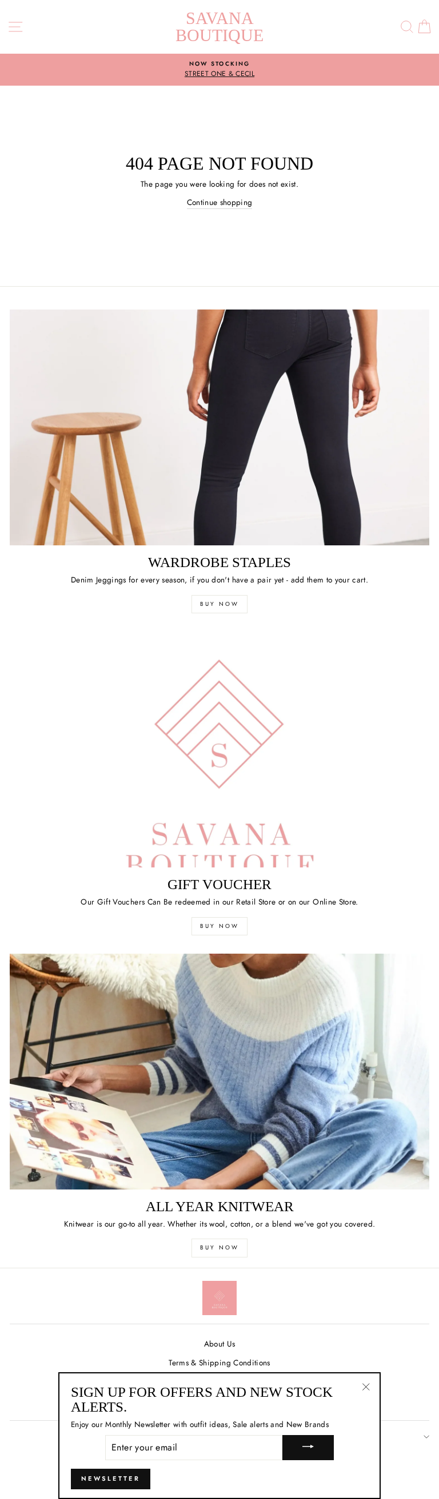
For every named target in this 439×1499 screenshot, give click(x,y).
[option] (219, 69)
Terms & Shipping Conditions (219, 1362)
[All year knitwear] (219, 1071)
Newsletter (110, 1478)
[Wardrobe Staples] (219, 427)
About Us (220, 1343)
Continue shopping (220, 202)
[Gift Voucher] (219, 749)
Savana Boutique (219, 27)
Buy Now (219, 604)
